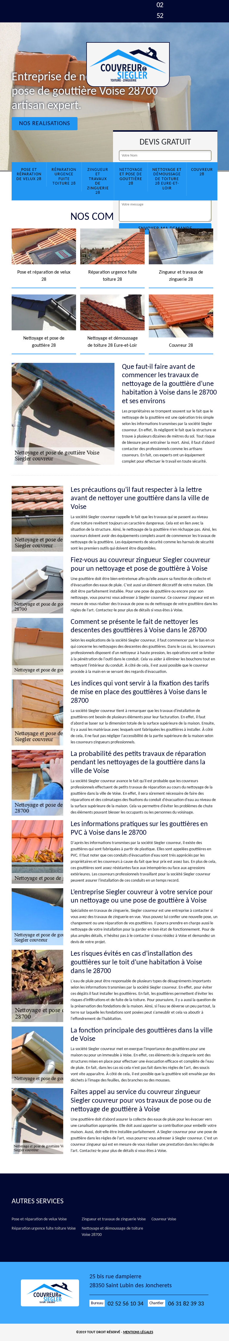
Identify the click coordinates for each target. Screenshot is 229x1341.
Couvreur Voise (163, 1219)
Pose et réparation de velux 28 (28, 174)
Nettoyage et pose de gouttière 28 (131, 177)
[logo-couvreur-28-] (128, 64)
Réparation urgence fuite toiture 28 (64, 177)
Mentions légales (138, 1332)
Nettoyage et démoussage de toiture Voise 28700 (112, 1231)
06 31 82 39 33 (186, 1304)
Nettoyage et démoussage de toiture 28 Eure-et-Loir (167, 179)
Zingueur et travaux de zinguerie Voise (114, 1219)
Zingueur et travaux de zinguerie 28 (98, 181)
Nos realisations (44, 124)
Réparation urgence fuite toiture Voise (44, 1228)
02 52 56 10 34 (125, 1304)
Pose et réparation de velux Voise (39, 1219)
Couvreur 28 (202, 172)
